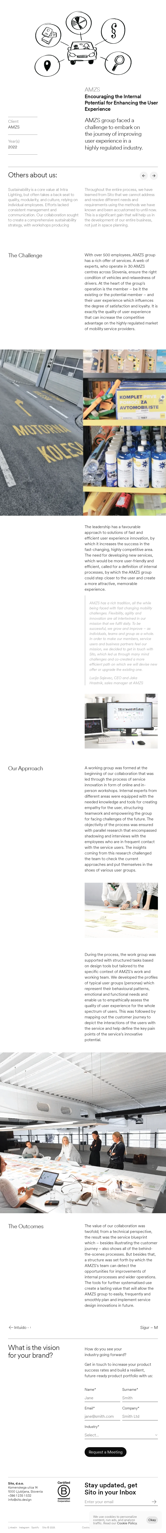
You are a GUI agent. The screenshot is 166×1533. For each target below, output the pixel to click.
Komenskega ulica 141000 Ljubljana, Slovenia (25, 1489)
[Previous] (144, 176)
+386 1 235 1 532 (19, 1495)
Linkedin (12, 1527)
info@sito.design (20, 1500)
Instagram (24, 1527)
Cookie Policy (127, 1523)
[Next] (154, 176)
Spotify (35, 1527)
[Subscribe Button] (150, 1502)
